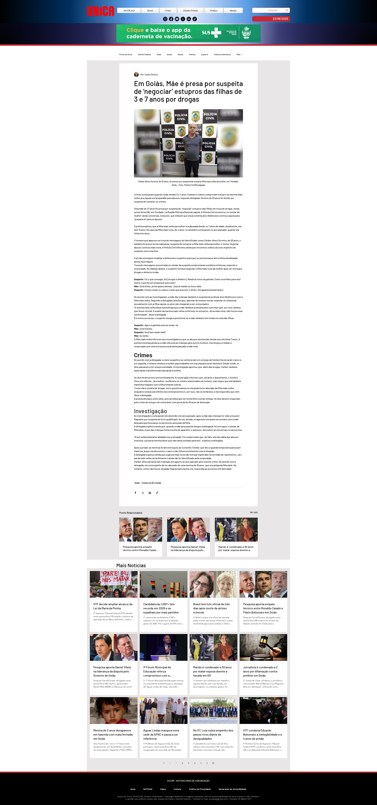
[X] (183, 19)
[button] (271, 10)
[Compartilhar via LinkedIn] (149, 492)
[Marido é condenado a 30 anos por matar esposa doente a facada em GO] (236, 530)
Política (192, 54)
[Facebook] (171, 19)
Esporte (204, 54)
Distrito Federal (144, 54)
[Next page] (207, 763)
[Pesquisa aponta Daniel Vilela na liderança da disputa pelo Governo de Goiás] (188, 530)
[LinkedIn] (189, 19)
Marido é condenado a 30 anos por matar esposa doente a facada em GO (235, 548)
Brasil (169, 54)
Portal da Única (125, 54)
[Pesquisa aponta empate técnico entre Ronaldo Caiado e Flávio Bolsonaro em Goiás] (140, 530)
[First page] (163, 763)
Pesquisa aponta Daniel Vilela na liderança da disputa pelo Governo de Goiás (188, 548)
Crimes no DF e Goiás (151, 482)
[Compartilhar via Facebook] (135, 492)
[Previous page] (170, 763)
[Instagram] (165, 19)
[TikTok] (194, 19)
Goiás (159, 54)
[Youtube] (177, 19)
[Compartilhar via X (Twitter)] (142, 492)
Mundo (180, 54)
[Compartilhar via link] (157, 492)
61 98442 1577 (244, 799)
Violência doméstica (222, 54)
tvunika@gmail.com (218, 799)
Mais (238, 54)
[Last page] (213, 763)
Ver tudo (254, 512)
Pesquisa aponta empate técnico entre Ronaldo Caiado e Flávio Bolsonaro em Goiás (140, 548)
